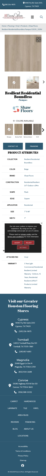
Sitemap (23, 460)
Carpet (14, 401)
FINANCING (34, 146)
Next (43, 81)
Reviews (15, 422)
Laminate (12, 408)
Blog (15, 429)
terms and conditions (16, 237)
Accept (17, 243)
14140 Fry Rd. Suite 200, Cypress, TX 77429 (34, 4)
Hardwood (30, 401)
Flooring (11, 26)
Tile (25, 408)
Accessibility (23, 446)
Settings (23, 247)
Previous (3, 81)
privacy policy (26, 234)
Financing (30, 422)
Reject (29, 243)
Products (24, 26)
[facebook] (22, 466)
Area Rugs (23, 415)
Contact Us (13, 146)
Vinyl (17, 26)
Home (4, 26)
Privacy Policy (23, 456)
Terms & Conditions (23, 451)
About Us (28, 429)
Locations (23, 436)
